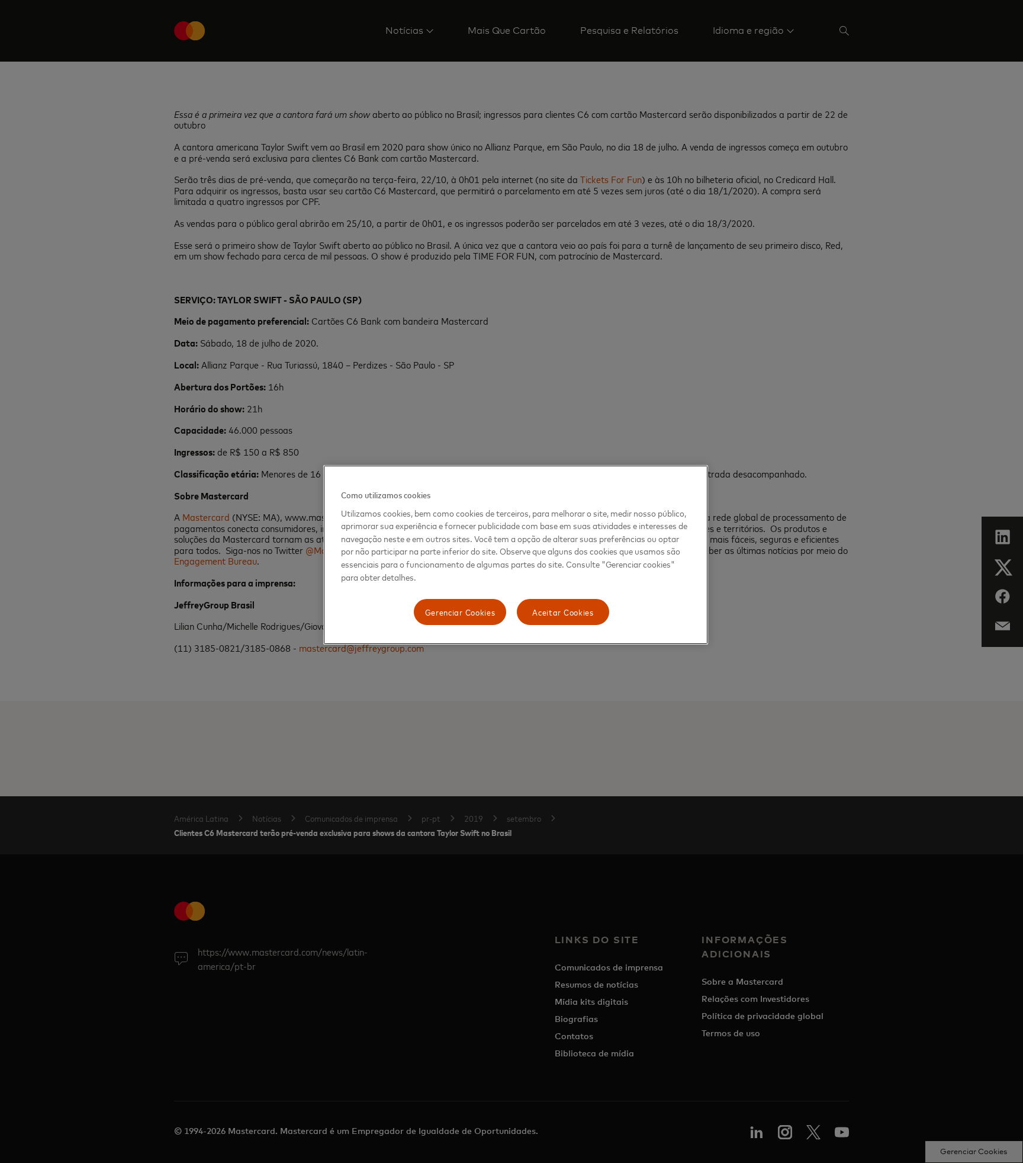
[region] (515, 555)
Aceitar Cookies (563, 611)
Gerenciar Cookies (460, 611)
